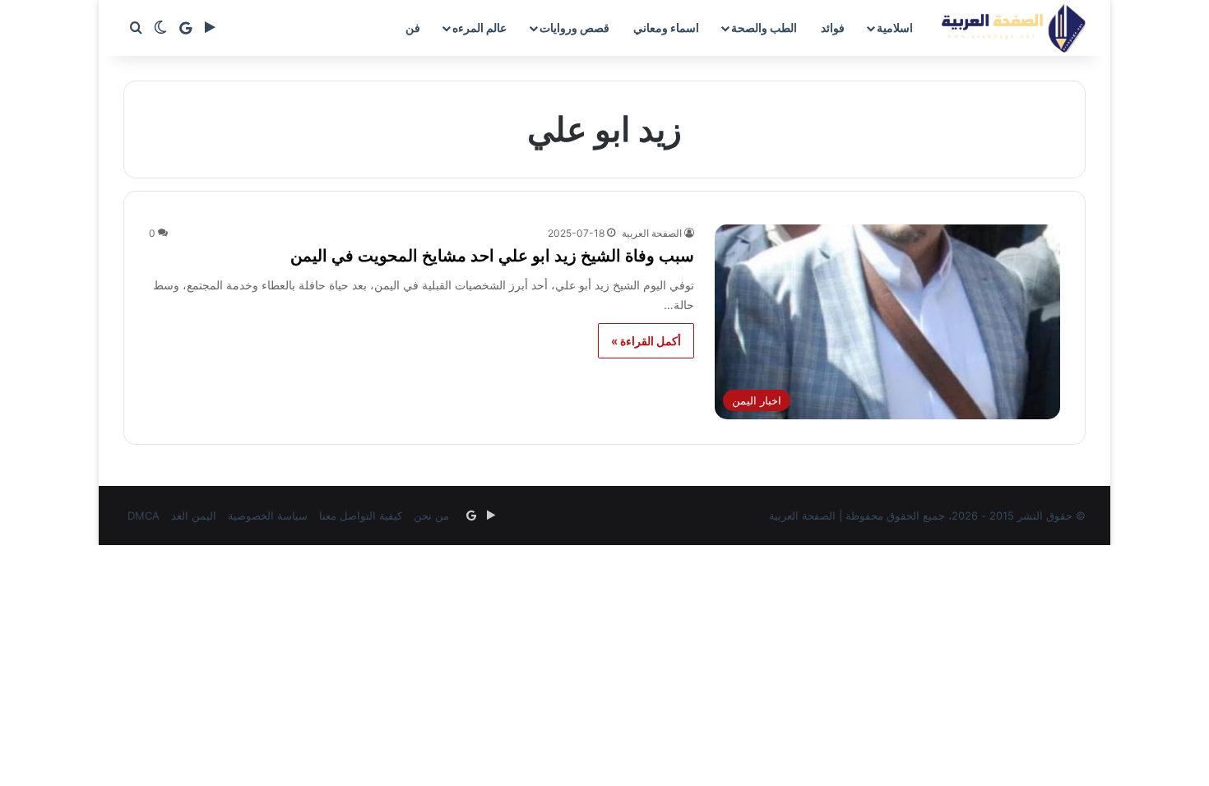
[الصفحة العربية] (1014, 28)
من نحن (431, 515)
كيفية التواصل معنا (360, 515)
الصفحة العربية (652, 233)
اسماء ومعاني (666, 28)
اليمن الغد (193, 515)
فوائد (833, 28)
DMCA (143, 515)
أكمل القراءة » (646, 341)
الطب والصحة (764, 28)
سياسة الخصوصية (268, 515)
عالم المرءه (479, 28)
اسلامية (895, 28)
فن (412, 28)
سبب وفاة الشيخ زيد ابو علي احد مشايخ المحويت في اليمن (492, 256)
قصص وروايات (574, 28)
